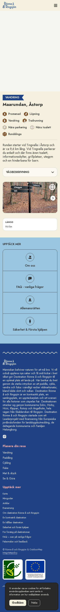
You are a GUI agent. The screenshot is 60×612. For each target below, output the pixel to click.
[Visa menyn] (55, 5)
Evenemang (8, 508)
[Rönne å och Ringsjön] (9, 5)
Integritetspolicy (10, 552)
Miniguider (8, 498)
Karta (5, 493)
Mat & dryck (9, 473)
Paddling (7, 458)
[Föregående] (7, 198)
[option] (30, 197)
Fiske (5, 468)
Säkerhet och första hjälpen (16, 527)
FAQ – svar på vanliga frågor (17, 537)
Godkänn (18, 603)
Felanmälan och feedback (15, 541)
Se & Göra (9, 478)
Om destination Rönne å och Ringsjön (21, 513)
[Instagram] (4, 436)
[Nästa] (52, 198)
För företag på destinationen (16, 532)
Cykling (7, 463)
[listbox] (30, 197)
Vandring (7, 453)
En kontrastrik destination (14, 517)
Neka (34, 603)
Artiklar (6, 503)
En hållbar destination (13, 522)
